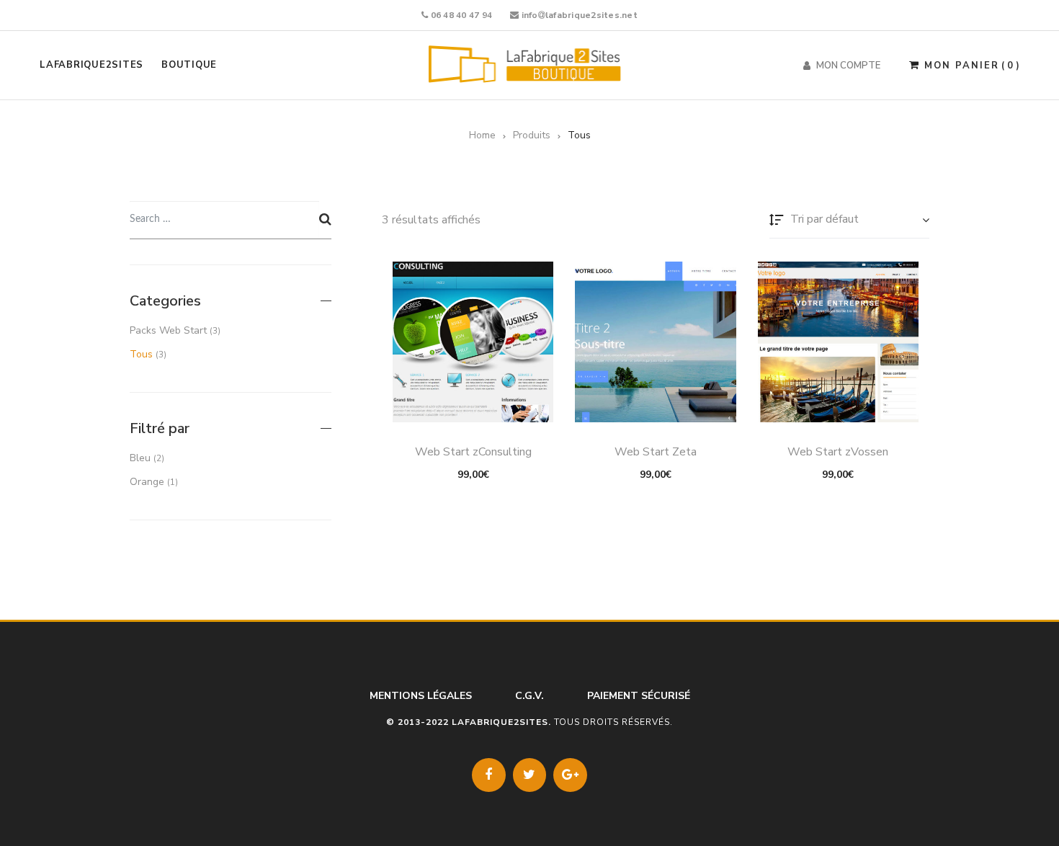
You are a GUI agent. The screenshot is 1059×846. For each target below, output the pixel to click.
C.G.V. (529, 696)
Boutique (189, 64)
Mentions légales (421, 696)
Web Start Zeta (656, 452)
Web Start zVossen (837, 452)
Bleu (140, 458)
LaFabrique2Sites (91, 64)
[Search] (325, 220)
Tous (141, 354)
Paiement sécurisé (638, 696)
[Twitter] (530, 775)
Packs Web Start (168, 330)
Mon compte (848, 65)
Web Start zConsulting (473, 452)
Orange (147, 482)
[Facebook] (489, 775)
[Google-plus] (570, 775)
